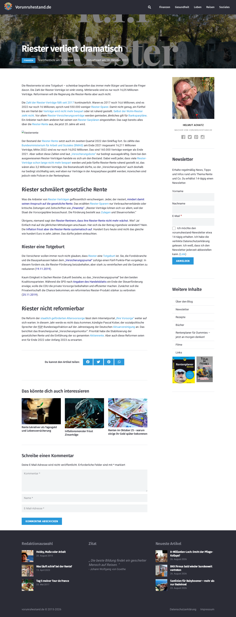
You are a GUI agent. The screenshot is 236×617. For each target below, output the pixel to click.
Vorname (177, 191)
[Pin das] (109, 362)
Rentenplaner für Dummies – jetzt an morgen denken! (193, 335)
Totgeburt (109, 255)
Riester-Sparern (99, 203)
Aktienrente (97, 335)
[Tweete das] (98, 362)
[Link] (8, 7)
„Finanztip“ (77, 208)
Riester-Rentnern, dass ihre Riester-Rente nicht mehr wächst (92, 220)
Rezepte (180, 317)
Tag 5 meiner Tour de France (52, 581)
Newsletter (182, 309)
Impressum (207, 609)
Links (179, 352)
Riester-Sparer (99, 106)
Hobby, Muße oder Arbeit (51, 552)
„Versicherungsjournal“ (78, 260)
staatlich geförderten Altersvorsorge (62, 318)
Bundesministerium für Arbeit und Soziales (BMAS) (52, 145)
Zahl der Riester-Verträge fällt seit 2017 (50, 102)
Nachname (178, 203)
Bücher (180, 325)
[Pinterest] (196, 137)
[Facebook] (183, 137)
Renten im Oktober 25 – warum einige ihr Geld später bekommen (127, 432)
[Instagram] (203, 137)
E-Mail (177, 216)
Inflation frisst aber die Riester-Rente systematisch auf (59, 229)
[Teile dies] (88, 362)
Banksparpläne (137, 115)
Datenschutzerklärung (183, 609)
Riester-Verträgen (58, 199)
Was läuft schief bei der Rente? (54, 566)
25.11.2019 (30, 294)
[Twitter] (190, 137)
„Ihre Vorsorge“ (124, 318)
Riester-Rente (40, 124)
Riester (92, 255)
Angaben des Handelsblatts (90, 281)
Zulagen (106, 212)
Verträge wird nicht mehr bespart (63, 111)
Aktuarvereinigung (124, 326)
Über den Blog (184, 301)
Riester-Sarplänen (88, 119)
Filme (179, 344)
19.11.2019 (43, 268)
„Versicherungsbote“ (83, 154)
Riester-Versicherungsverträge (66, 115)
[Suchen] (149, 7)
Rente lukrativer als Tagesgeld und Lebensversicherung (39, 429)
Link (182, 254)
